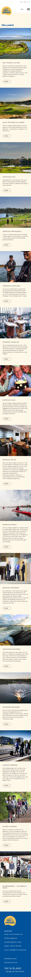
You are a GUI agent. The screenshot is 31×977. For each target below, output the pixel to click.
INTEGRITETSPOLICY (10, 962)
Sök (22, 9)
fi (29, 2)
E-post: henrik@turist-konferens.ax (15, 950)
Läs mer (6, 81)
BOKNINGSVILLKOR (10, 958)
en (25, 2)
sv (21, 2)
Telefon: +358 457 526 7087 (12, 946)
